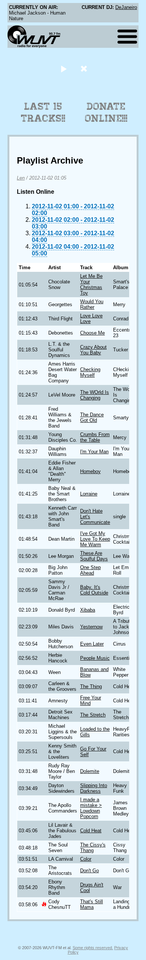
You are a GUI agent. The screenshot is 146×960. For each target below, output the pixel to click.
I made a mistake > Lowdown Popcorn (91, 808)
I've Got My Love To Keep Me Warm (95, 539)
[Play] (63, 68)
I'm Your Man (94, 451)
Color (85, 859)
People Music (95, 658)
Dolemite (89, 771)
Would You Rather (91, 304)
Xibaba (87, 610)
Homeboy (90, 471)
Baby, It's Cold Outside (94, 590)
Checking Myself (90, 372)
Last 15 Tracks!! (43, 112)
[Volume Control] (84, 68)
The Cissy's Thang (93, 847)
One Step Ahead (90, 570)
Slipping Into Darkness (93, 788)
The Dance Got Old (92, 417)
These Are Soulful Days (94, 556)
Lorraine (88, 494)
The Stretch (93, 715)
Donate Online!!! (106, 112)
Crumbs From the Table (95, 437)
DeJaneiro (126, 7)
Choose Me (92, 333)
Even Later (92, 644)
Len (21, 178)
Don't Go (89, 870)
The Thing (91, 686)
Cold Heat (90, 830)
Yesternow (91, 627)
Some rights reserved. (93, 947)
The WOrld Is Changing (94, 395)
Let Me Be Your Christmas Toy (91, 284)
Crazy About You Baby (93, 349)
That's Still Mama (91, 904)
